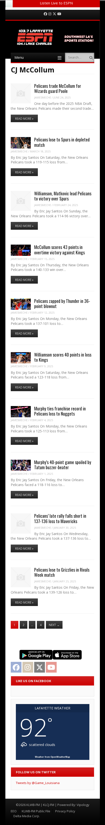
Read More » (24, 119)
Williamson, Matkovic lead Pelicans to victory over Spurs (62, 196)
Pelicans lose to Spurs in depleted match (62, 142)
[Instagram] (49, 14)
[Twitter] (54, 14)
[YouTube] (59, 14)
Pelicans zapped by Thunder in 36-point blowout (62, 303)
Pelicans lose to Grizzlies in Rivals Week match (61, 572)
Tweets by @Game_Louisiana (38, 783)
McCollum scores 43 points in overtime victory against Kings (59, 249)
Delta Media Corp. (26, 816)
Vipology (83, 805)
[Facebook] (45, 14)
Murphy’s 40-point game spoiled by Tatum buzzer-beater (62, 464)
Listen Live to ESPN (56, 2)
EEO (14, 811)
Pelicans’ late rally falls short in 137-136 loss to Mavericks (60, 518)
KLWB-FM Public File (36, 811)
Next (54, 625)
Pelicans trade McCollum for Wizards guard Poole (57, 88)
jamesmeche (42, 97)
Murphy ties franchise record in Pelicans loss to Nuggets (60, 411)
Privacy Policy (65, 811)
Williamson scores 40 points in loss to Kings (62, 357)
